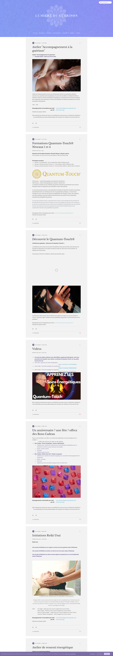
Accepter (107, 654)
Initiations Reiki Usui (46, 535)
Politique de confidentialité (70, 654)
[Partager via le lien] (36, 123)
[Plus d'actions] (80, 43)
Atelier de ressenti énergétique (52, 647)
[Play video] (56, 270)
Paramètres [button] (92, 654)
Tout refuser (99, 654)
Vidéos (36, 349)
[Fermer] (111, 654)
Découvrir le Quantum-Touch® (53, 239)
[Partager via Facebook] (33, 123)
